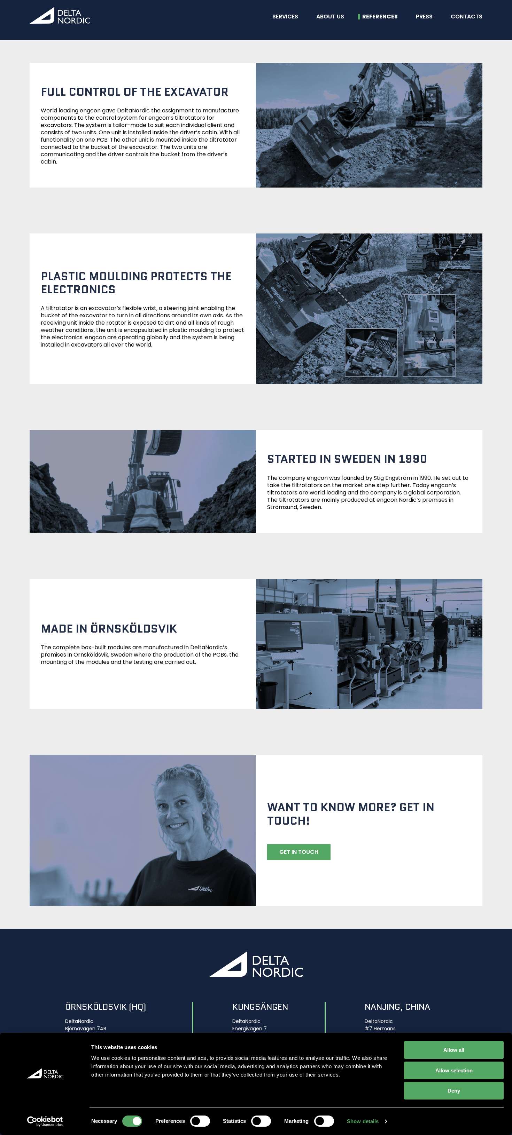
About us (330, 17)
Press (424, 17)
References (380, 17)
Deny (454, 1091)
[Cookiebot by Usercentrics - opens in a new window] (45, 1121)
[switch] (200, 1121)
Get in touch (298, 852)
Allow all (453, 1050)
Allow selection (454, 1070)
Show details (363, 1121)
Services (285, 17)
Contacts (466, 17)
